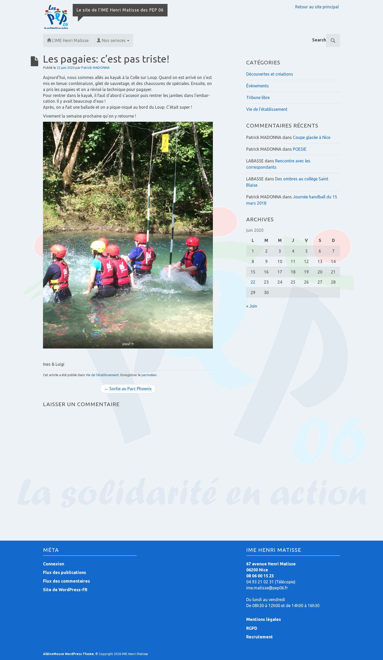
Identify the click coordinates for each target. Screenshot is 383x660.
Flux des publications (64, 572)
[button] (128, 235)
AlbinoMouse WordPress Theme (68, 654)
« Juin (251, 306)
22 (253, 282)
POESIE (299, 149)
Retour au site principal (317, 6)
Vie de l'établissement (102, 375)
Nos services (114, 40)
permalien (149, 375)
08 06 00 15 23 (260, 575)
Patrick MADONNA (95, 67)
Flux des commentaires (66, 581)
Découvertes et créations (269, 74)
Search (319, 40)
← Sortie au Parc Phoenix (128, 388)
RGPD (251, 628)
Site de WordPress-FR (65, 589)
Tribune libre (258, 97)
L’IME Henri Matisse (70, 40)
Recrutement (259, 636)
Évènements (257, 85)
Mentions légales (263, 619)
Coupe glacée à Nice (311, 137)
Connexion (53, 563)
